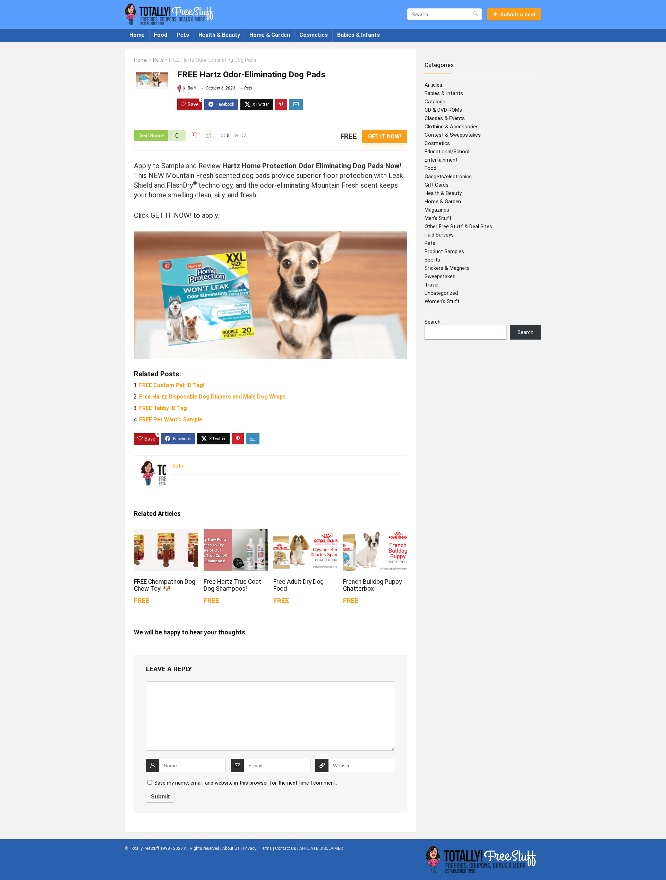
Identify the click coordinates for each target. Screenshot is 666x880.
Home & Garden (269, 35)
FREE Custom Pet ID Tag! (171, 385)
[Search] (475, 14)
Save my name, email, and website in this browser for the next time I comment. (245, 783)
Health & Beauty (219, 35)
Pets (183, 35)
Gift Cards (437, 185)
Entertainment (441, 160)
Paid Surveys (439, 235)
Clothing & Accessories (452, 126)
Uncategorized (441, 293)
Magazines (437, 210)
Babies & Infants (358, 35)
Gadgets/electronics (448, 176)
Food (160, 35)
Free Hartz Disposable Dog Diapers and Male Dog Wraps (212, 396)
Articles (433, 85)
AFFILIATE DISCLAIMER (321, 848)
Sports (432, 260)
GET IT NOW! (384, 136)
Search (433, 322)
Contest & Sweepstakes (453, 135)
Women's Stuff (442, 301)
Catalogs (435, 102)
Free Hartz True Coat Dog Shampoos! (232, 585)
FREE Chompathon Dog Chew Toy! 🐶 (164, 585)
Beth (191, 88)
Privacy (249, 848)
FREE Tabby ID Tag (163, 408)
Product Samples (444, 251)
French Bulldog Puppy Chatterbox (372, 585)
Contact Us (285, 848)
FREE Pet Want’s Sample (170, 419)
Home (137, 35)
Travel (431, 285)
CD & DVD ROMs (443, 110)
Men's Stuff (438, 218)
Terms (265, 848)
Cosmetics (313, 35)
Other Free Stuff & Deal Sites (458, 226)
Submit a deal (517, 14)
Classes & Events (445, 118)
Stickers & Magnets (447, 268)
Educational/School (447, 151)
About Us (231, 848)
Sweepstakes (440, 276)
